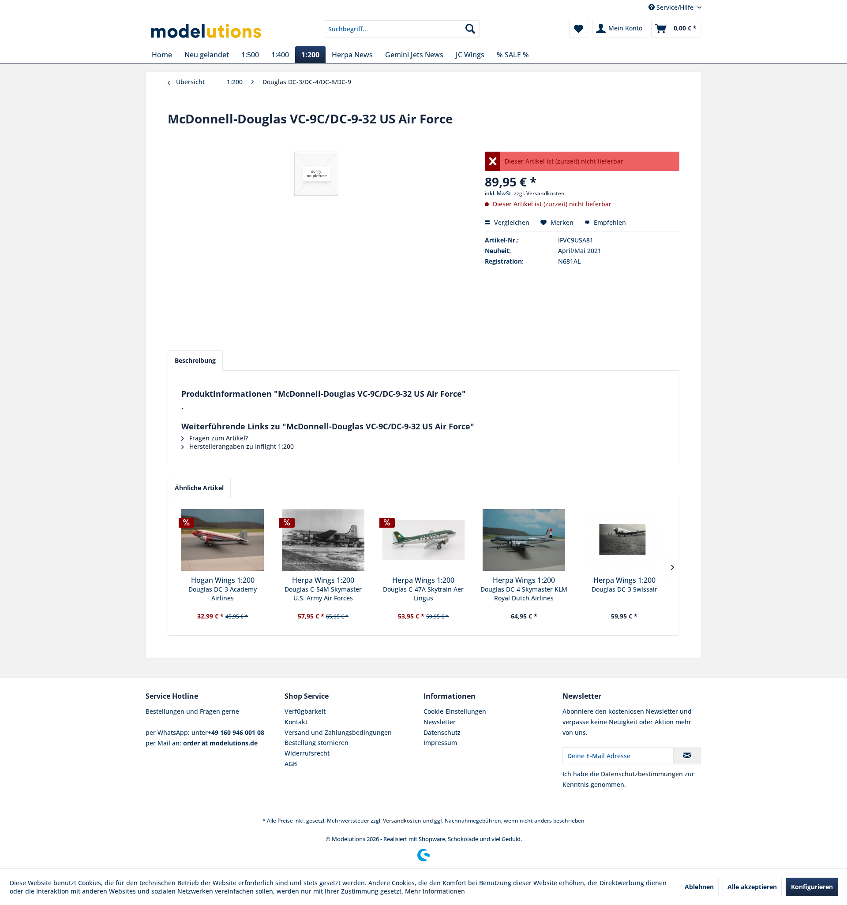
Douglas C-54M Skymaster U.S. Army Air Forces (323, 593)
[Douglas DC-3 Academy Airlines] (222, 540)
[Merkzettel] (578, 28)
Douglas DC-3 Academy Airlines (222, 593)
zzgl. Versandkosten (539, 193)
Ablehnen (699, 887)
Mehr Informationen (435, 891)
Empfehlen (609, 222)
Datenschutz (442, 732)
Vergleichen (510, 222)
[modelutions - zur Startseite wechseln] (206, 31)
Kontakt (296, 722)
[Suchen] (470, 28)
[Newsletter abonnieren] (687, 755)
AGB (291, 764)
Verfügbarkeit (305, 711)
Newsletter (440, 722)
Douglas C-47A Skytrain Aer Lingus (423, 593)
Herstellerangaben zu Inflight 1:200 (240, 446)
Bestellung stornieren (317, 742)
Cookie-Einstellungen (455, 711)
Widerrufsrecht (307, 753)
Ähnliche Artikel (199, 488)
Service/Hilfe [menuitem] (675, 7)
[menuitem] (402, 28)
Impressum (440, 742)
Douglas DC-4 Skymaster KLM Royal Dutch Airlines (523, 593)
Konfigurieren (812, 887)
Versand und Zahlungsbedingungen (338, 732)
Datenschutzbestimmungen (642, 774)
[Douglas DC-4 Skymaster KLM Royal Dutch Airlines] (524, 540)
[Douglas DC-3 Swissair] (624, 540)
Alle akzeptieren (752, 887)
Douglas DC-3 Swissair (624, 589)
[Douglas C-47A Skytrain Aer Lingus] (423, 540)
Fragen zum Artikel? (217, 438)
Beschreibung (195, 360)
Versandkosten (402, 820)
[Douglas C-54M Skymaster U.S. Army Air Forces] (323, 540)
